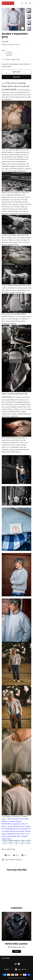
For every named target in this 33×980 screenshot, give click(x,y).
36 (4, 54)
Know (16, 951)
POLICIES (6, 958)
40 (14, 54)
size (3, 50)
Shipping (4, 44)
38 (9, 54)
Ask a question (8, 849)
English (7, 969)
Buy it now (16, 77)
